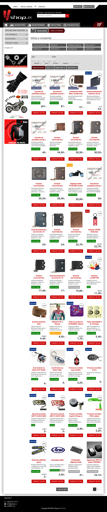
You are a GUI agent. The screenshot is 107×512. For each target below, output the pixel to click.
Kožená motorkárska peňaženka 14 (94, 140)
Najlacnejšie (59, 67)
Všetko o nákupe (26, 6)
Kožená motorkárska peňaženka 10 (57, 186)
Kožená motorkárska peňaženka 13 (38, 186)
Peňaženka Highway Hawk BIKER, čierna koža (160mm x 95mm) (76, 463)
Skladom (38, 63)
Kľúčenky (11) (37, 49)
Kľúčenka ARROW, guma (39, 461)
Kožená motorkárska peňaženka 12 (57, 232)
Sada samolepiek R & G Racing (94, 323)
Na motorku (20, 25)
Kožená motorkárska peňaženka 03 (75, 278)
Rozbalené (76, 63)
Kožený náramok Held (38, 323)
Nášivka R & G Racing (57, 323)
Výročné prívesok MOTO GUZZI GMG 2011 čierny (38, 416)
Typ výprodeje (11, 34)
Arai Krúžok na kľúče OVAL (57, 369)
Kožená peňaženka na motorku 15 (38, 231)
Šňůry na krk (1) (90, 45)
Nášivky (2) (54, 45)
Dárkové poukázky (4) (40, 45)
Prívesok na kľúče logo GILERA (76, 369)
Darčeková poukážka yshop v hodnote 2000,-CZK (57, 94)
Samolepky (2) (72, 49)
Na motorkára (38, 25)
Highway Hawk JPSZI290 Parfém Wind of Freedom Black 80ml (76, 187)
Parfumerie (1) (55, 49)
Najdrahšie (71, 67)
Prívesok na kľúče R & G (94, 369)
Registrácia (89, 6)
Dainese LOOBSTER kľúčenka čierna (94, 278)
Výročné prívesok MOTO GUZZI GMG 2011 (57, 416)
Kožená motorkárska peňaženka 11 (75, 140)
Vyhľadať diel (72, 25)
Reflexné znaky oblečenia (15, 30)
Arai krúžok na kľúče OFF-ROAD (38, 369)
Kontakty (41, 6)
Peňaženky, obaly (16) (74, 45)
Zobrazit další (62, 489)
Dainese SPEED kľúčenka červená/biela (94, 232)
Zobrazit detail (39, 113)
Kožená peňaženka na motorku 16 (57, 277)
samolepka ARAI (57, 460)
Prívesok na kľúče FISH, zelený (94, 415)
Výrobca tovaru (11, 43)
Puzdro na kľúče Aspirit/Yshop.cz (75, 415)
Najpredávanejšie (38, 67)
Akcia (47, 63)
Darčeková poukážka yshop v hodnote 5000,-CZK (38, 94)
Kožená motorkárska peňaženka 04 (38, 278)
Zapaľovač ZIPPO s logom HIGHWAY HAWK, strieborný (94, 462)
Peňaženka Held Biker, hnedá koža (76, 93)
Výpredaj (66, 63)
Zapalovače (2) (90, 49)
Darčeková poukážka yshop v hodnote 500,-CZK (94, 186)
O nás (15, 6)
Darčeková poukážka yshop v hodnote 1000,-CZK (38, 140)
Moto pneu (56, 25)
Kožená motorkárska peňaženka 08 (57, 140)
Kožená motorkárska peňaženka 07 (75, 232)
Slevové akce (10, 39)
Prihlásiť (78, 6)
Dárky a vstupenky (57, 31)
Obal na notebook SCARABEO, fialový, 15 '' (75, 324)
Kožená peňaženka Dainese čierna (94, 93)
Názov (49, 67)
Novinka (56, 63)
